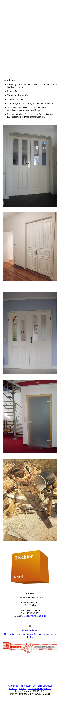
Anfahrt (22, 688)
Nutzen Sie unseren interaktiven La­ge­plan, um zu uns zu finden (30, 635)
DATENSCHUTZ (42, 686)
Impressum (25, 686)
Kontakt (13, 688)
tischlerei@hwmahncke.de (33, 616)
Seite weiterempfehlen (39, 688)
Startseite (13, 686)
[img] (30, 11)
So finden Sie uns (30, 630)
